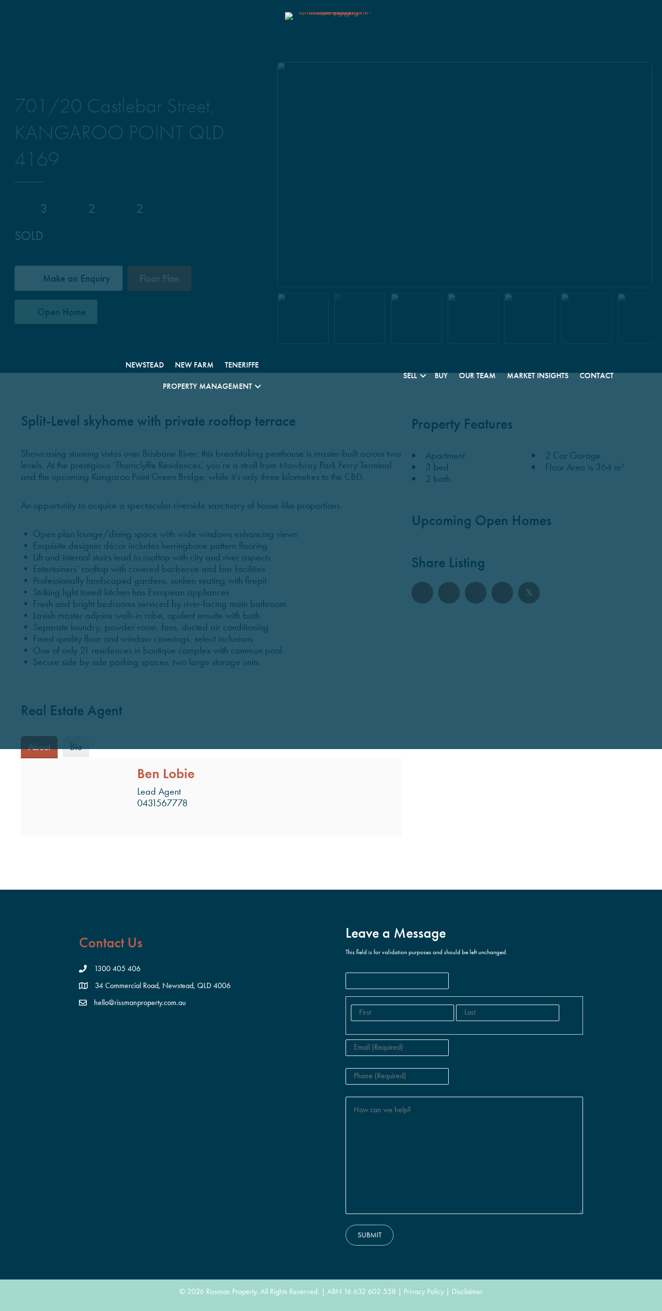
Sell (410, 375)
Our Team (477, 375)
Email (143, 821)
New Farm (194, 365)
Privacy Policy (424, 1291)
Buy (441, 375)
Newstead (145, 365)
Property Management (207, 386)
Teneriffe (242, 365)
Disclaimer (467, 1291)
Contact (597, 375)
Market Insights (537, 375)
